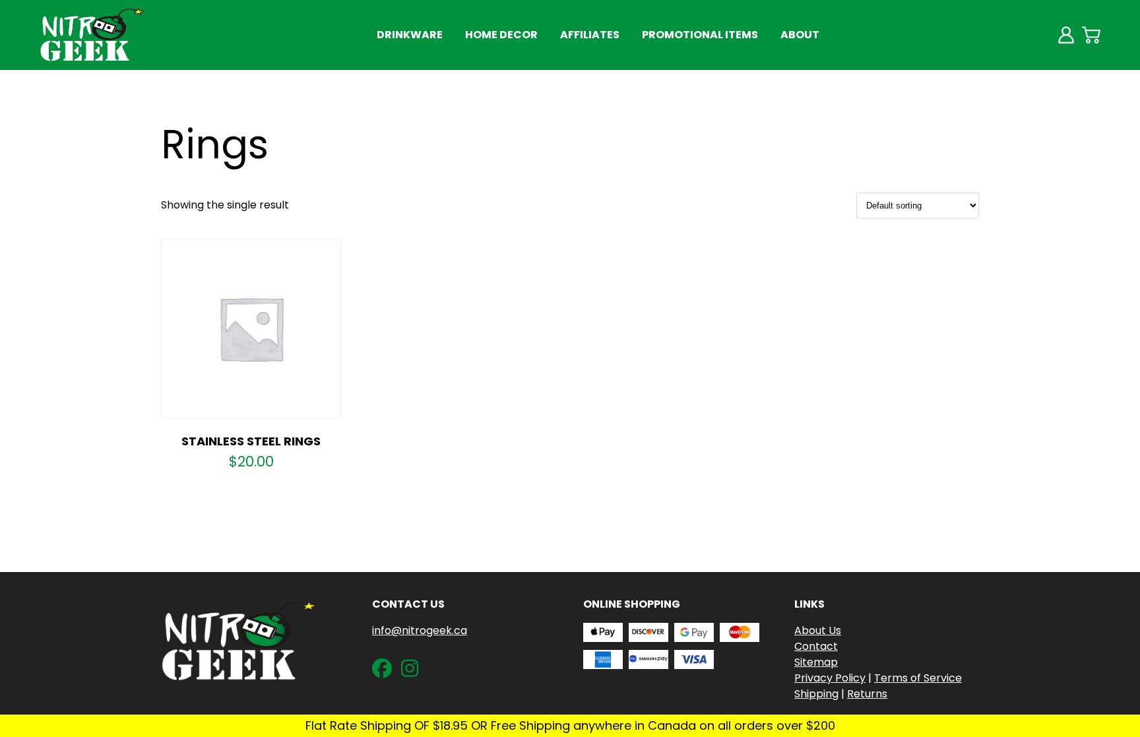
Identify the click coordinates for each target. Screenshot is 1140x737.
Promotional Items (700, 34)
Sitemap (816, 662)
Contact (816, 646)
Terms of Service (918, 678)
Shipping (816, 693)
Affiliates (589, 34)
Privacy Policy (830, 678)
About (799, 34)
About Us (817, 630)
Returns (867, 693)
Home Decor (501, 34)
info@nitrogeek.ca (419, 630)
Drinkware (410, 34)
